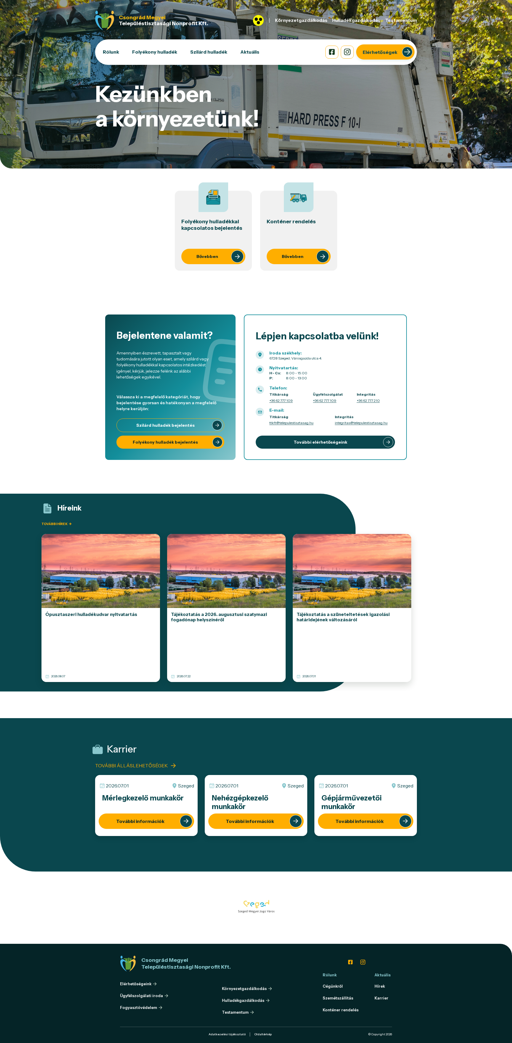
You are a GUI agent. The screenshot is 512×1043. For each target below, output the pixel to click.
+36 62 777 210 (368, 400)
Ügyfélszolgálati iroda (141, 996)
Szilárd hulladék (208, 52)
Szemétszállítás (338, 998)
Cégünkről (333, 986)
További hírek (56, 524)
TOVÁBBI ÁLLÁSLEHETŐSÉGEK (131, 765)
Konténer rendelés (341, 1009)
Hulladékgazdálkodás (356, 20)
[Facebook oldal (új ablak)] (331, 52)
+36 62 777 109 (281, 400)
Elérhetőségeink (135, 984)
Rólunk (111, 52)
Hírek (380, 986)
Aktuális (249, 52)
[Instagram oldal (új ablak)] (347, 52)
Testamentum (401, 20)
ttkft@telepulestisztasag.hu (291, 423)
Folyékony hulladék (154, 52)
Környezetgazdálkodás (301, 20)
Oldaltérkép (263, 1034)
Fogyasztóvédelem (138, 1007)
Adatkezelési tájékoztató (227, 1034)
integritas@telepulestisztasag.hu (361, 423)
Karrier (381, 998)
